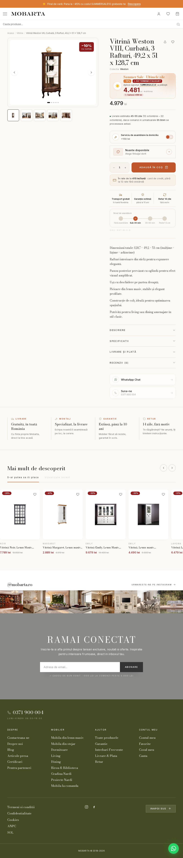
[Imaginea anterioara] (14, 72)
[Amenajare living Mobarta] (34, 601)
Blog (10, 749)
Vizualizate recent (57, 477)
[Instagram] (86, 807)
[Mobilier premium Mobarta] (103, 601)
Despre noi (15, 743)
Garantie (101, 743)
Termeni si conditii (21, 807)
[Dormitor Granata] (80, 601)
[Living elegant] (57, 601)
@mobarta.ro (19, 584)
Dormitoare (59, 749)
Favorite (145, 743)
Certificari (14, 761)
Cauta (143, 755)
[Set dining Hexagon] (148, 601)
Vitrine (20, 33)
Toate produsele (106, 737)
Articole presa (17, 755)
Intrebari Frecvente (109, 749)
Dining (56, 761)
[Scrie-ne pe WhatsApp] (173, 848)
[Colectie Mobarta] (125, 601)
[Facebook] (94, 807)
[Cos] (177, 14)
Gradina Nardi (61, 773)
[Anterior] (163, 467)
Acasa (10, 33)
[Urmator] (172, 467)
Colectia (119, 69)
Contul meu (148, 729)
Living (55, 755)
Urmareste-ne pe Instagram (152, 584)
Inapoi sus (158, 808)
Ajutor (101, 729)
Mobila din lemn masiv (67, 737)
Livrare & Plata (106, 755)
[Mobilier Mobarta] (11, 601)
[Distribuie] (165, 42)
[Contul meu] (159, 14)
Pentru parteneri (19, 767)
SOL (10, 832)
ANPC (11, 826)
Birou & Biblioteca (64, 767)
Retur (99, 761)
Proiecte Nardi (61, 780)
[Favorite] (168, 14)
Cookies (13, 819)
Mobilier (57, 729)
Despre (12, 729)
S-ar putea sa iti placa (23, 477)
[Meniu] (5, 14)
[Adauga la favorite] (172, 42)
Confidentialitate (19, 813)
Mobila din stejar (63, 743)
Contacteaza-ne (18, 737)
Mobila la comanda (64, 785)
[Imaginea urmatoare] (91, 72)
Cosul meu (146, 749)
